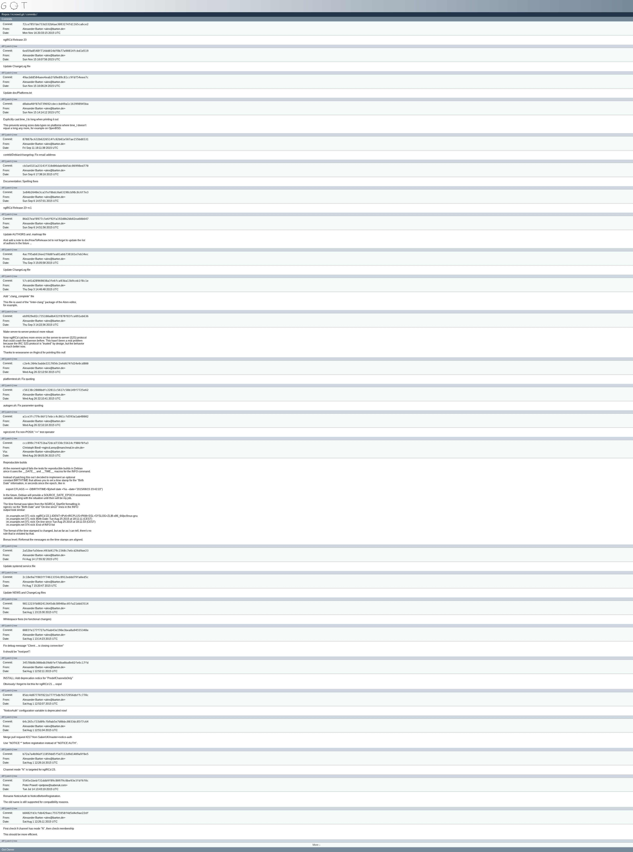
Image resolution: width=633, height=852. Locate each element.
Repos (5, 14)
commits (31, 14)
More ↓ (316, 844)
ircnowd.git (17, 14)
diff (3, 46)
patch (9, 46)
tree (15, 46)
